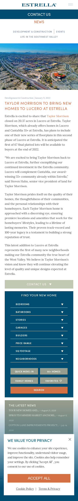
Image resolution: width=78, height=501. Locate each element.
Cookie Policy (25, 489)
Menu (70, 4)
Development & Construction (32, 31)
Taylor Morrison (58, 116)
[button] (70, 440)
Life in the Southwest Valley (39, 36)
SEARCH (39, 390)
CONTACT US (39, 14)
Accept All (39, 478)
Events (60, 31)
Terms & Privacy (49, 489)
